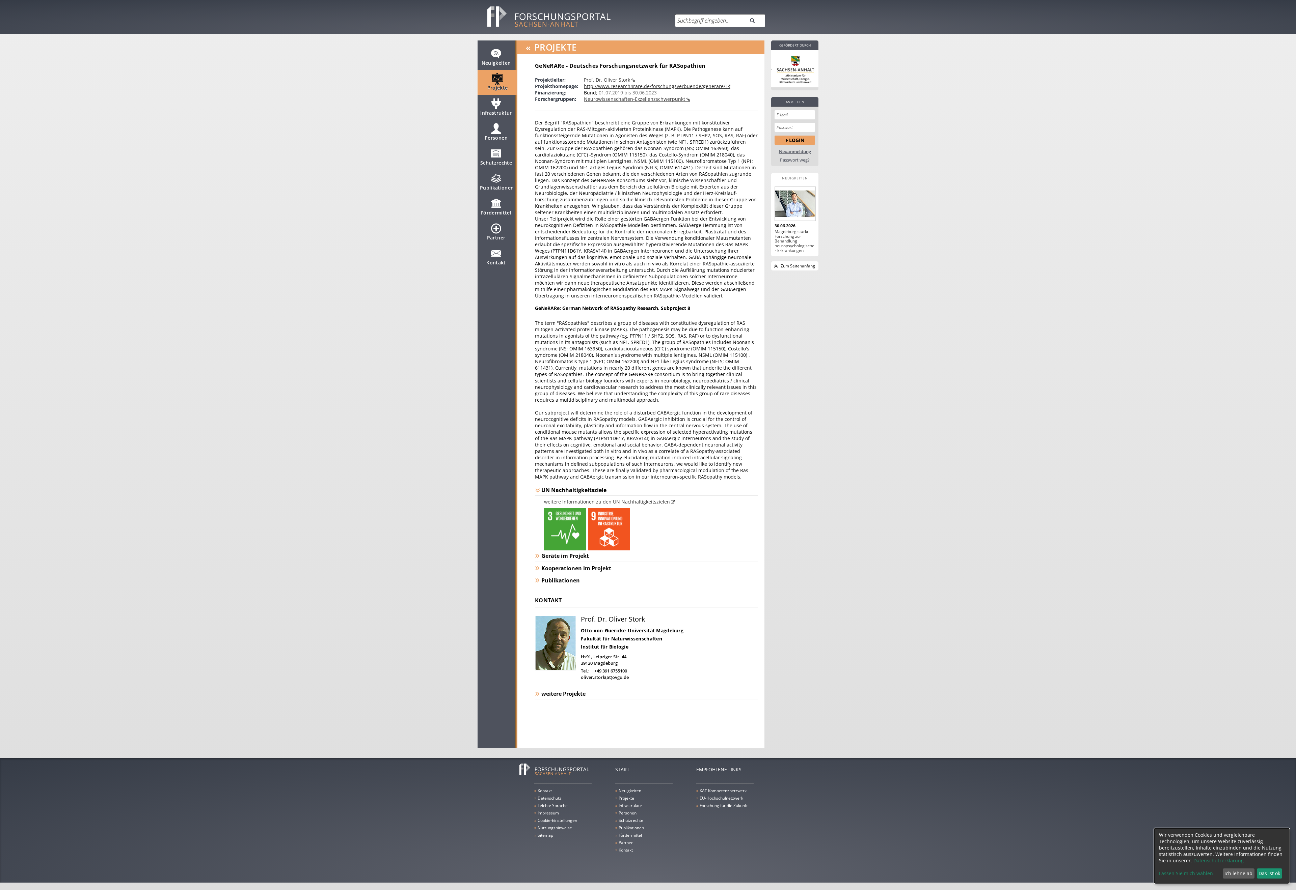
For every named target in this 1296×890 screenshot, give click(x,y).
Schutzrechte (496, 163)
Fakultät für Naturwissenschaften (621, 638)
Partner (496, 237)
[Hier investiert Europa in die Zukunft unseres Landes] (794, 68)
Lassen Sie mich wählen (1186, 873)
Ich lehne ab (1238, 873)
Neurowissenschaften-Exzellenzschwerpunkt (635, 99)
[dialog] (1221, 855)
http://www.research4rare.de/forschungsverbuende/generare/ (655, 86)
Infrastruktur (496, 113)
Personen (496, 138)
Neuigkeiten (496, 63)
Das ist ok (1269, 873)
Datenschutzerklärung (1218, 860)
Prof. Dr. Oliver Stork (607, 80)
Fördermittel (496, 212)
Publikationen (497, 187)
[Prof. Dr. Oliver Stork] (555, 668)
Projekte (497, 88)
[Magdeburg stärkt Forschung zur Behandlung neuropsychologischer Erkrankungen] (795, 203)
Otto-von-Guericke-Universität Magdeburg (632, 630)
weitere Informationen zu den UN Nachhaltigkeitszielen (607, 501)
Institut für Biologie (604, 646)
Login (796, 140)
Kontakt (496, 262)
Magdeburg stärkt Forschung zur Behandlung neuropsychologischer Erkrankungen (794, 241)
